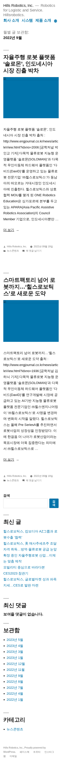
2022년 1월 (15, 700)
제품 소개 (43, 20)
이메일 (13, 756)
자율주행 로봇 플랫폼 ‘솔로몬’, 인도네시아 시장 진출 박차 (29, 64)
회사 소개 (11, 20)
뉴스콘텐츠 (13, 250)
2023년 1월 (15, 658)
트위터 (36, 752)
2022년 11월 (16, 670)
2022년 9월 (15, 676)
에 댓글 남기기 (34, 250)
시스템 (27, 20)
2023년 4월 (15, 646)
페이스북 (24, 752)
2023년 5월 (15, 640)
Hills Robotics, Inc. (18, 5)
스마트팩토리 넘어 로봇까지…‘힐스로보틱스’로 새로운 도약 (29, 286)
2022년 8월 (15, 682)
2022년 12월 (16, 664)
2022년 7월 (15, 688)
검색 (6, 495)
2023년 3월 (15, 652)
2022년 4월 (15, 693)
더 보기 (11, 230)
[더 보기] (55, 21)
